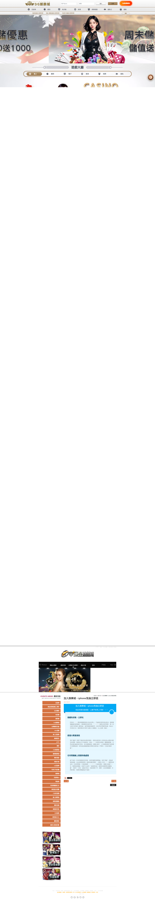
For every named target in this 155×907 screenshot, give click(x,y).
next (112, 665)
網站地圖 (111, 647)
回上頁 (113, 785)
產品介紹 (83, 665)
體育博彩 (56, 821)
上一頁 (66, 781)
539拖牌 (57, 813)
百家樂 (57, 703)
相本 (93, 665)
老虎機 (57, 714)
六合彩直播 (56, 793)
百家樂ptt (56, 777)
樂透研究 (56, 738)
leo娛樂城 (56, 722)
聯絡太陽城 (53, 665)
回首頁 (95, 695)
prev (43, 665)
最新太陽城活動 (54, 825)
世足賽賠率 (92, 764)
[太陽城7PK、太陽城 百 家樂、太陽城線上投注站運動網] (51, 849)
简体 (101, 647)
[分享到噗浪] (80, 897)
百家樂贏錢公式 (54, 785)
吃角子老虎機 (55, 769)
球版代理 (56, 761)
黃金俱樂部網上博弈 (53, 706)
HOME (97, 647)
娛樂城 (57, 773)
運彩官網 (56, 805)
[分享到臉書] (75, 897)
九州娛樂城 (56, 750)
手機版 (114, 647)
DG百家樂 (76, 890)
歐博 (62, 890)
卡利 (53, 890)
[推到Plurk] (65, 778)
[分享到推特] (72, 897)
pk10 (57, 742)
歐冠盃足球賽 (55, 789)
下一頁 (114, 781)
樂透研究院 (56, 809)
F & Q (103, 665)
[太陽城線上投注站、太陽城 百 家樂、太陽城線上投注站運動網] (51, 874)
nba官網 (56, 730)
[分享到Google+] (77, 897)
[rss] (83, 897)
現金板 (57, 781)
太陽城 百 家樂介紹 (73, 666)
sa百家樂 (56, 765)
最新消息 (63, 665)
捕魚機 (57, 718)
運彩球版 (56, 757)
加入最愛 (105, 647)
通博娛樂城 (56, 753)
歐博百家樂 (67, 890)
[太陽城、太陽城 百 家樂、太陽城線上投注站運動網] (77, 654)
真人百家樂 (56, 734)
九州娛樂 (82, 890)
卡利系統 (57, 890)
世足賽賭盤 (96, 724)
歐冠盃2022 (56, 817)
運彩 (58, 746)
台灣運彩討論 (55, 726)
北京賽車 (56, 710)
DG (71, 890)
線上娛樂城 (56, 797)
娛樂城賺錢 (56, 801)
